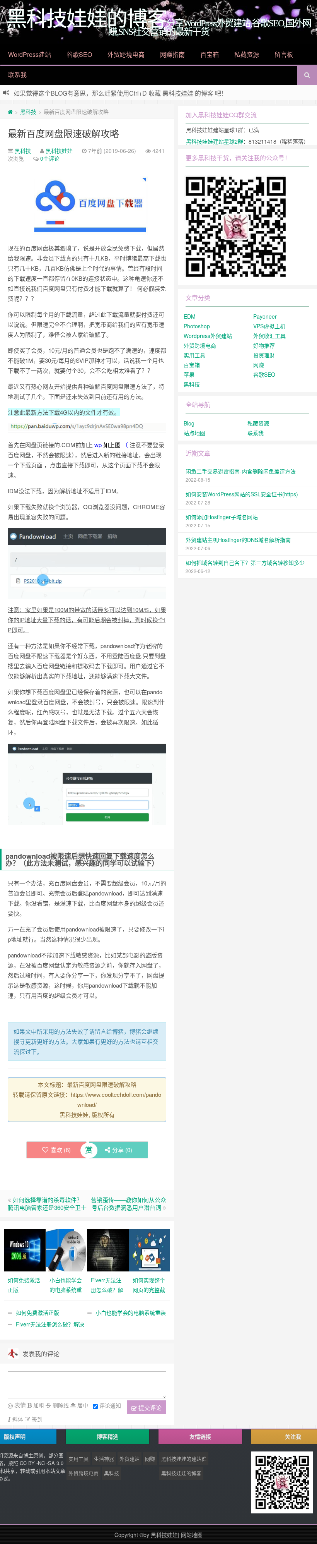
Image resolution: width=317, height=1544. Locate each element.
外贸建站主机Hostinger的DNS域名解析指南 (238, 540)
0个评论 (50, 158)
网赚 (258, 365)
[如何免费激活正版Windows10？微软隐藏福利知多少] (25, 1249)
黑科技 (28, 111)
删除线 (60, 1405)
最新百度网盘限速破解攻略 (63, 133)
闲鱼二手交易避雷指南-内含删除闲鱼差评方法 (241, 471)
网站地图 (192, 1535)
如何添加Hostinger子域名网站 (222, 517)
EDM (190, 316)
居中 (82, 1405)
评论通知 (110, 1405)
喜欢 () (61, 1150)
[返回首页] (10, 111)
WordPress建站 (29, 54)
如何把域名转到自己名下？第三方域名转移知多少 (245, 562)
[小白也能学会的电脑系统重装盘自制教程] (66, 1249)
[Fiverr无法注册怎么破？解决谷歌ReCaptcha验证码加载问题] (108, 1249)
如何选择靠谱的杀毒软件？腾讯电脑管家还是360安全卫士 (47, 1203)
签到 (36, 1419)
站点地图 (194, 433)
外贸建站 (129, 1458)
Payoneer (265, 316)
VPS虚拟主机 (269, 326)
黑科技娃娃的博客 (181, 1473)
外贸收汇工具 (269, 336)
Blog (189, 423)
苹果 (189, 374)
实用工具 (194, 355)
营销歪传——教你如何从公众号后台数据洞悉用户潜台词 (128, 1203)
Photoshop (197, 326)
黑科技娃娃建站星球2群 (214, 141)
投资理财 (264, 355)
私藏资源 (246, 54)
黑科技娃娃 (59, 150)
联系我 (17, 74)
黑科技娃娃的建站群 (183, 1458)
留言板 (283, 54)
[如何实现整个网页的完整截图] (149, 1249)
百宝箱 (209, 54)
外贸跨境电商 (126, 54)
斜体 (17, 1419)
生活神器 (104, 1458)
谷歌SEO (79, 54)
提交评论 (149, 1407)
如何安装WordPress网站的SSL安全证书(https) (242, 494)
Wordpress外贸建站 (208, 336)
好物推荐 (264, 345)
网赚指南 (172, 54)
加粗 (38, 1405)
